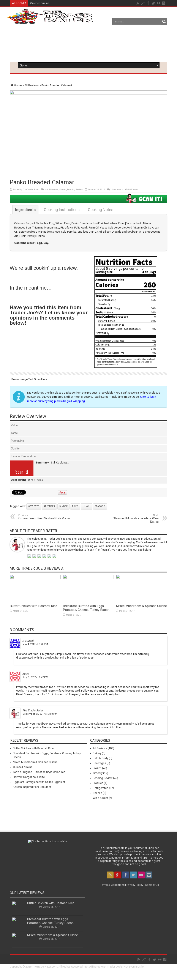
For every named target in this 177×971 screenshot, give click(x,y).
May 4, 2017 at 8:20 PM (35, 644)
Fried (75, 506)
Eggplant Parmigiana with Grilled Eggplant (39, 781)
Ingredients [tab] (25, 209)
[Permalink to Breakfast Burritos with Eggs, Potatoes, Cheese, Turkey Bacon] (88, 578)
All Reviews (31, 85)
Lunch (86, 506)
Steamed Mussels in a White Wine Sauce (136, 518)
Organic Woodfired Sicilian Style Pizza (44, 517)
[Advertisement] (92, 48)
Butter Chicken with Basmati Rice (33, 606)
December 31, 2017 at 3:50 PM (39, 713)
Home (18, 85)
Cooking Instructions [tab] (62, 209)
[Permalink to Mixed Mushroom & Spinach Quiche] (141, 578)
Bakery (97, 753)
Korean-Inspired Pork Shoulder (32, 786)
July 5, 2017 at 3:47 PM (35, 677)
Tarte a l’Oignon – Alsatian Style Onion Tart (55, 3)
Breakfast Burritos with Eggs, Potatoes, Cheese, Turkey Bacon (86, 608)
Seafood (100, 506)
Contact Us (152, 884)
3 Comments (116, 189)
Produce (98, 783)
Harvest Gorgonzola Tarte (29, 777)
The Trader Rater (31, 189)
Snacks (97, 792)
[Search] (164, 21)
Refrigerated (100, 788)
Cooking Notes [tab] (100, 209)
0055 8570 (33, 506)
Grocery (98, 773)
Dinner (63, 506)
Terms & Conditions (112, 884)
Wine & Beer (100, 797)
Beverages (99, 763)
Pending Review (75, 189)
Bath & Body (100, 758)
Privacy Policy (134, 884)
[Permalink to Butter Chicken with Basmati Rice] (35, 578)
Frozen (62, 189)
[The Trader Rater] (49, 20)
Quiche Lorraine (39, 3)
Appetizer (49, 506)
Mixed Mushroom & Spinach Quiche (141, 606)
